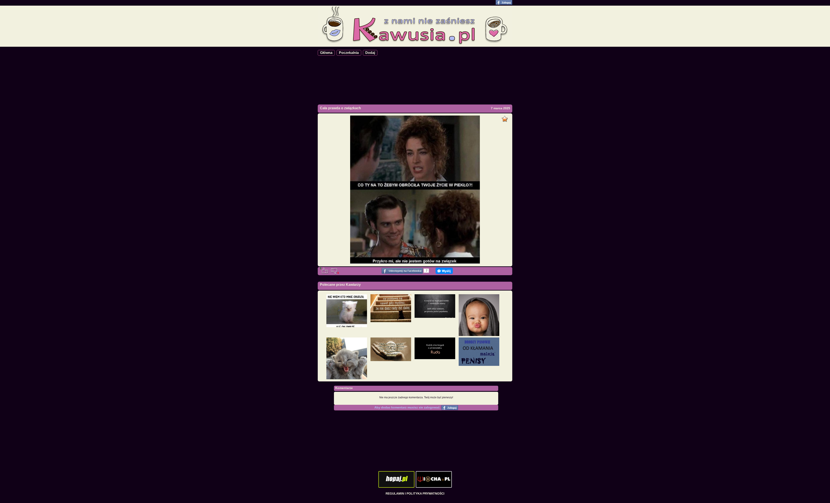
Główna (326, 53)
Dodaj (370, 53)
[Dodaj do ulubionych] (505, 117)
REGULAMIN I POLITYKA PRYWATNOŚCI (415, 493)
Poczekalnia (349, 53)
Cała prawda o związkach (340, 108)
